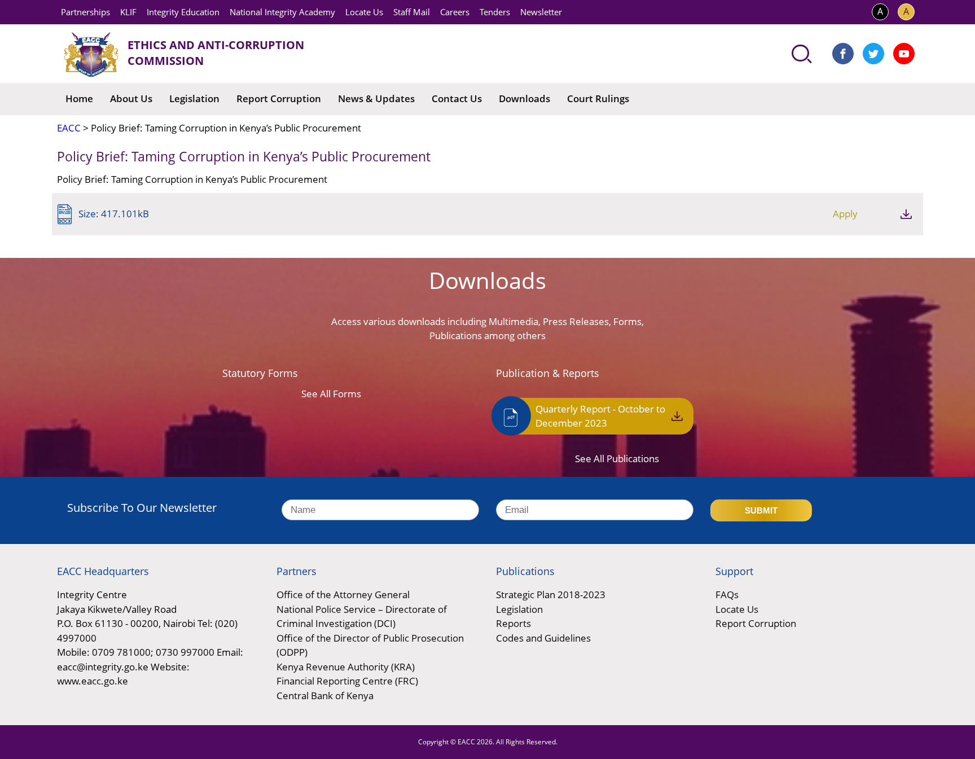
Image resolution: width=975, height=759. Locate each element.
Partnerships (85, 11)
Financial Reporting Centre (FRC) (347, 680)
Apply (845, 213)
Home (79, 98)
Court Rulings (598, 98)
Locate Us (364, 11)
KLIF (128, 11)
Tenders (495, 11)
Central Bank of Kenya (325, 695)
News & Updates (376, 98)
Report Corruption (278, 98)
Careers (454, 11)
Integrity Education (183, 11)
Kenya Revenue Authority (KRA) (345, 666)
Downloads (524, 98)
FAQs (727, 594)
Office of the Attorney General (343, 594)
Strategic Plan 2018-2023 (550, 594)
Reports (513, 623)
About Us (131, 98)
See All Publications (617, 458)
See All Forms (331, 393)
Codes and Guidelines (543, 637)
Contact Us (457, 98)
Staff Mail (411, 11)
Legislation (194, 98)
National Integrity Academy (282, 11)
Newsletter (541, 11)
